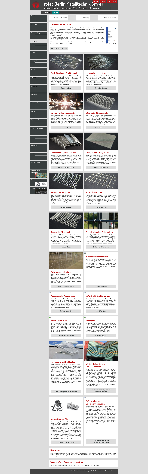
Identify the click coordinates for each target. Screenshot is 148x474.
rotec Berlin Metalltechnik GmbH (73, 4)
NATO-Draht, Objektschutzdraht (99, 296)
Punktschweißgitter (94, 192)
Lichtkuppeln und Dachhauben (63, 362)
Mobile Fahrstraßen (59, 320)
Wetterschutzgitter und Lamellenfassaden (95, 365)
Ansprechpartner (89, 42)
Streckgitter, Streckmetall (61, 232)
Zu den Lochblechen (101, 88)
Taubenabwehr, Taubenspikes (63, 296)
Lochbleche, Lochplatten (96, 73)
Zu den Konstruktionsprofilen (66, 442)
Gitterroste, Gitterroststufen (97, 113)
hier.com (96, 465)
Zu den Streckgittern (66, 247)
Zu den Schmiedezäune (101, 287)
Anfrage (103, 1)
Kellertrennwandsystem (61, 271)
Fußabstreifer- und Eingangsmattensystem (95, 402)
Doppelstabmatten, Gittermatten (99, 232)
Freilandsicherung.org (66, 465)
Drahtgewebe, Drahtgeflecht (97, 152)
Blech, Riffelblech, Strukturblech (64, 73)
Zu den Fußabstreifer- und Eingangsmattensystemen (101, 441)
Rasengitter (90, 320)
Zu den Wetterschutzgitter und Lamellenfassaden (100, 390)
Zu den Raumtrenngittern (66, 287)
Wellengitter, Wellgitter (60, 192)
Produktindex (74, 471)
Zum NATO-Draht (101, 311)
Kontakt (95, 1)
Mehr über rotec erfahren (59, 48)
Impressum (101, 471)
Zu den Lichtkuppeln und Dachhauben (66, 391)
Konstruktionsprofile (59, 419)
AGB (115, 471)
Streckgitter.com (55, 465)
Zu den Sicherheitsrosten (66, 167)
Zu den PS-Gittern (101, 207)
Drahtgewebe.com (78, 465)
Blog (114, 1)
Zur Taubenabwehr (66, 311)
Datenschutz (108, 471)
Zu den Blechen (66, 88)
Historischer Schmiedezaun (97, 256)
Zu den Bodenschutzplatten (65, 335)
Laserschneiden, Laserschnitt (63, 113)
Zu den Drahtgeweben (101, 167)
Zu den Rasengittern (101, 335)
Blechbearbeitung (71, 37)
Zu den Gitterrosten (101, 128)
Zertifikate (93, 471)
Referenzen (69, 43)
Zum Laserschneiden (65, 128)
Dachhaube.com (88, 465)
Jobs (109, 1)
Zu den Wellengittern (65, 207)
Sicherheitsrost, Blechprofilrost (63, 152)
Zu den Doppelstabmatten (101, 247)
